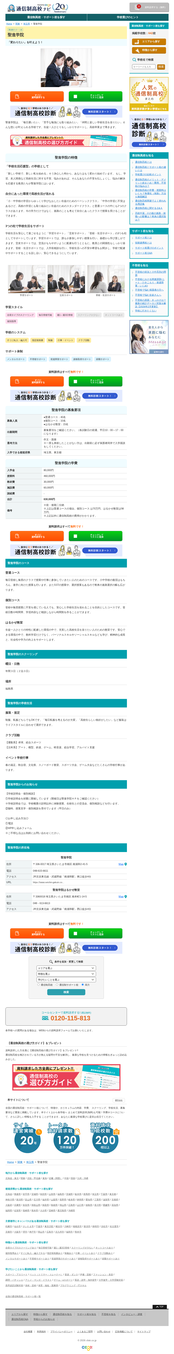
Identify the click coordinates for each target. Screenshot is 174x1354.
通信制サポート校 (68, 984)
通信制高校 (47, 984)
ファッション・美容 (103, 1274)
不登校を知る (108, 1314)
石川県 (37, 1199)
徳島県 (89, 1205)
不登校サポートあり (39, 1258)
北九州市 (59, 1232)
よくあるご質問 (85, 1331)
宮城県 (34, 1194)
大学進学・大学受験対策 (111, 1280)
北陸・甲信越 (33, 1178)
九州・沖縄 (82, 1178)
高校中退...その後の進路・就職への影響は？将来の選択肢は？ (150, 216)
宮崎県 (52, 1210)
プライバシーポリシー (61, 1331)
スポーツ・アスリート (16, 1274)
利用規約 (41, 1331)
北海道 (8, 1194)
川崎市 (67, 1226)
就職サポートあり (111, 1258)
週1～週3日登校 (61, 1247)
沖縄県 (71, 1210)
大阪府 (8, 1205)
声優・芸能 (85, 1274)
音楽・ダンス (71, 1274)
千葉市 (39, 1226)
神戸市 (32, 1232)
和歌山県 (35, 1205)
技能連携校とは (143, 242)
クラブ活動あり (105, 1253)
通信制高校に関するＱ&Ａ (149, 208)
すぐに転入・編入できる (33, 1253)
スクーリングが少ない (82, 1247)
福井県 (45, 1199)
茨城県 (69, 1194)
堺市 (25, 1232)
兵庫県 (17, 1205)
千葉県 (104, 1194)
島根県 (54, 1205)
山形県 (52, 1194)
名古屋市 (114, 1226)
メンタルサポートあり (16, 1258)
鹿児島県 (61, 1210)
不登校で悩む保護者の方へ (149, 289)
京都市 (8, 1232)
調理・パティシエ (14, 1280)
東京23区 (49, 1226)
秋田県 (43, 1194)
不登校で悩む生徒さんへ (148, 295)
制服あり (69, 1253)
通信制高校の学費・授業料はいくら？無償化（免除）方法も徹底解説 (150, 193)
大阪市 (17, 1232)
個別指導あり (12, 1253)
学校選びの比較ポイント (148, 174)
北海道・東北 (12, 1178)
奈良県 (26, 1205)
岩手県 (26, 1194)
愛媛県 (106, 1205)
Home (9, 24)
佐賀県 (17, 1210)
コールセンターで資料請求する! (66, 1016)
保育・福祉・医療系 (48, 1285)
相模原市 (77, 1226)
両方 (87, 984)
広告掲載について (124, 1331)
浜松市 (104, 1226)
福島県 (60, 1194)
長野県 (63, 1199)
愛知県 (89, 1199)
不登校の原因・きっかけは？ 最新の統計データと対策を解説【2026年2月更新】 (150, 303)
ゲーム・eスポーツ (63, 1280)
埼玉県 (26, 24)
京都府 (115, 1199)
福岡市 (69, 1232)
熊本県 (34, 1210)
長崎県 (26, 1210)
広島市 (50, 1232)
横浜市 (59, 1226)
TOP (161, 1307)
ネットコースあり (104, 1247)
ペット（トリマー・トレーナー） (46, 1274)
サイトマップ (144, 1331)
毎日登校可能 (45, 1247)
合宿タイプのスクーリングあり (20, 1247)
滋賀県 (106, 1199)
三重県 (97, 1199)
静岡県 (80, 1199)
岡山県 (63, 1205)
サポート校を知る (86, 1314)
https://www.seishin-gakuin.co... (48, 882)
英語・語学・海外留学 (86, 1280)
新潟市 (87, 1226)
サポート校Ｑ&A (143, 253)
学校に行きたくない (145, 310)
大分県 (43, 1210)
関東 (17, 24)
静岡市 (95, 1226)
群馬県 (86, 1194)
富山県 (28, 1199)
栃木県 (78, 1194)
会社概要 (28, 1331)
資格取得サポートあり (89, 1258)
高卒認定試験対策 (14, 1285)
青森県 (17, 1194)
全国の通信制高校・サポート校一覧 (23, 1296)
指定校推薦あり (55, 1253)
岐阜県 (71, 1199)
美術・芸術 (30, 1285)
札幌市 (8, 1226)
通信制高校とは (143, 162)
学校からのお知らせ (44, 1319)
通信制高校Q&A (19, 1319)
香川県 (97, 1205)
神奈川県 (9, 1199)
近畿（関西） (55, 1178)
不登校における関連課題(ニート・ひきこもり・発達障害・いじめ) (149, 282)
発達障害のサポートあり (63, 1258)
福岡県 (8, 1210)
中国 (66, 1178)
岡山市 (41, 1232)
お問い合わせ (103, 1331)
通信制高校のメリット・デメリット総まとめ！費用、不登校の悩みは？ (150, 182)
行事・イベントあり (85, 1253)
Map (121, 864)
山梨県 (54, 1199)
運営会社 (119, 1100)
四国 (73, 1178)
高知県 (115, 1205)
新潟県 (19, 1199)
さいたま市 (28, 1226)
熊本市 (78, 1232)
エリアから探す (151, 41)
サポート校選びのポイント (149, 247)
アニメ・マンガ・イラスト (38, 1280)
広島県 (71, 1205)
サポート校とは (143, 237)
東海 (44, 1178)
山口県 (80, 1205)
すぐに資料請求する (38, 96)
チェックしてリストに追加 (96, 96)
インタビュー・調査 (131, 1314)
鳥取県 (45, 1205)
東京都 (112, 1194)
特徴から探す (150, 49)
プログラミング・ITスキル (73, 1285)
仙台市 (17, 1226)
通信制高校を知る (62, 1314)
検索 (66, 992)
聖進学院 (37, 24)
